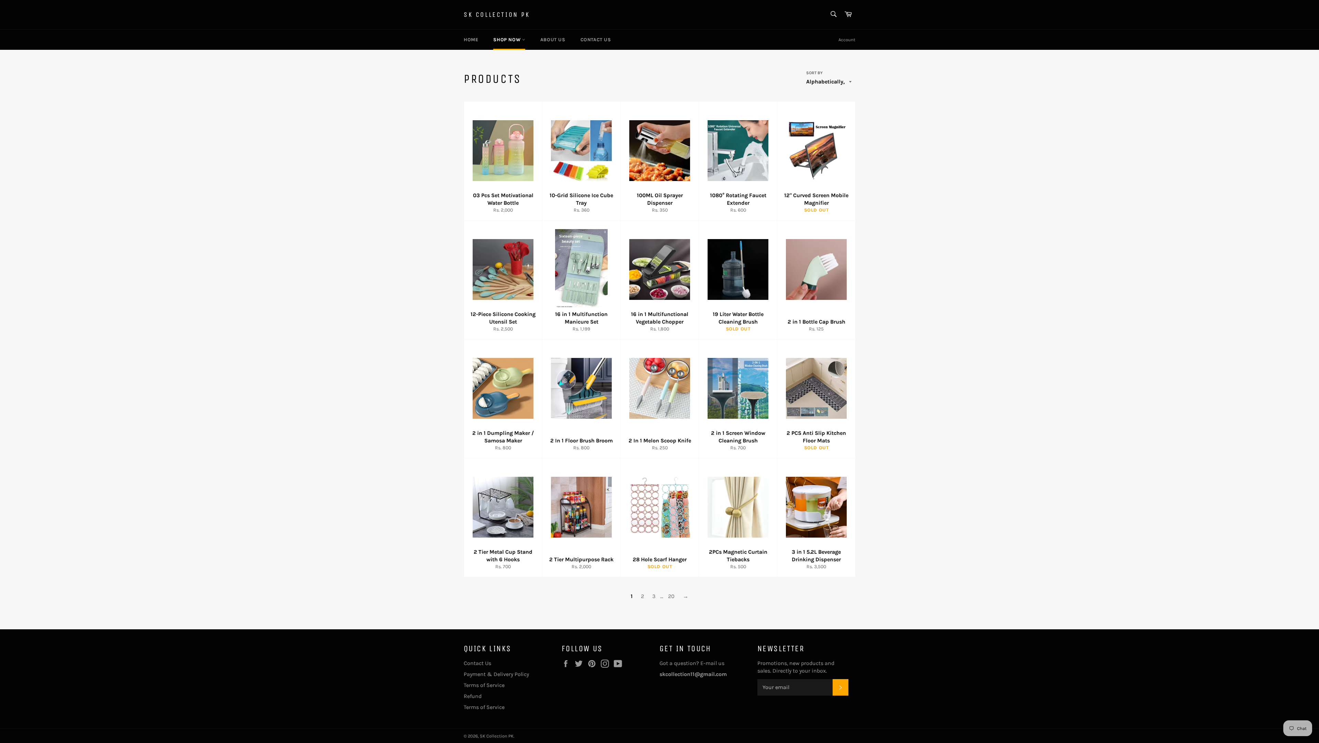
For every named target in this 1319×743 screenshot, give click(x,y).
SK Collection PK (497, 15)
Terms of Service (484, 685)
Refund (473, 696)
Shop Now (507, 40)
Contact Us (595, 40)
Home (471, 40)
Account (846, 39)
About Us (552, 40)
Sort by (814, 72)
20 (671, 596)
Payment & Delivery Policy (496, 674)
